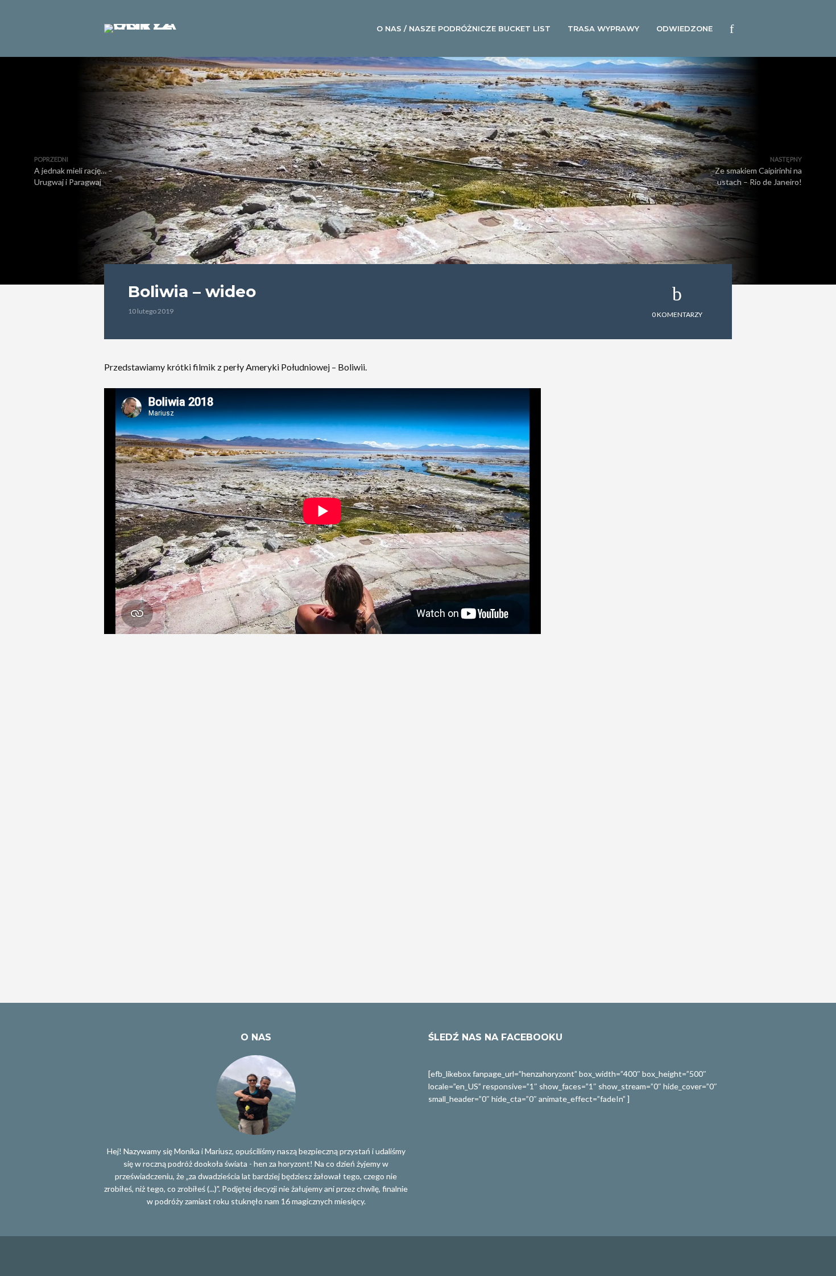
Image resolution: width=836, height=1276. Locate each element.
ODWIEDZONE (684, 28)
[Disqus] (322, 836)
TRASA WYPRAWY (603, 28)
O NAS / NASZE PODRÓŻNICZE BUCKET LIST (463, 28)
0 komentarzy (677, 314)
